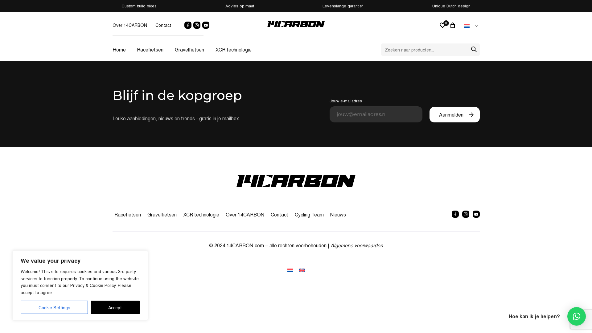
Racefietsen (150, 49)
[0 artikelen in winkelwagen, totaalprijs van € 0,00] (453, 25)
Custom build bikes (139, 6)
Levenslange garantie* (343, 6)
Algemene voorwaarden (357, 245)
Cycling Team (309, 214)
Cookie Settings (54, 307)
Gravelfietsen (189, 49)
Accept (115, 307)
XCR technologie (234, 49)
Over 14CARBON (130, 25)
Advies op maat (239, 6)
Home (119, 49)
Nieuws (338, 214)
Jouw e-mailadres (346, 101)
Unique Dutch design (451, 6)
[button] (576, 316)
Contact (163, 25)
